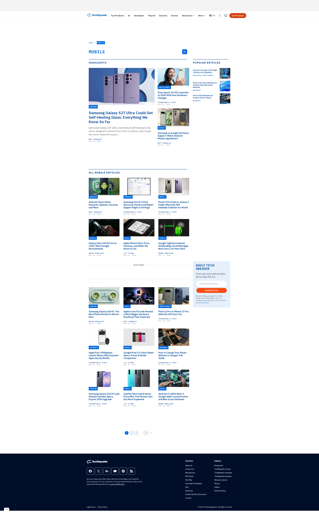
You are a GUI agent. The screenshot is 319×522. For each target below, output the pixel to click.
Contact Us (189, 469)
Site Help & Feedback (193, 483)
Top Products (117, 15)
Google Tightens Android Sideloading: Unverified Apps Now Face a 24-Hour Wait (173, 246)
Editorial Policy (220, 491)
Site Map (188, 480)
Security (163, 15)
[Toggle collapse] (6, 509)
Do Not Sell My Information (195, 494)
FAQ (186, 487)
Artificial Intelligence (203, 75)
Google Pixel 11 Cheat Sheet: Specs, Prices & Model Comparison (138, 355)
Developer (139, 15)
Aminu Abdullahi (96, 253)
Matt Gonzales (95, 139)
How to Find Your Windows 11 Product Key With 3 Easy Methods (205, 85)
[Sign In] (219, 15)
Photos (217, 483)
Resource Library (220, 480)
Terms (223, 300)
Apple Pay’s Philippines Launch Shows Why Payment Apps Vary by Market (104, 355)
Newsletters (190, 473)
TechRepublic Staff (167, 102)
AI (129, 15)
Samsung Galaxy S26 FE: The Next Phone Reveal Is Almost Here (104, 314)
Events (174, 15)
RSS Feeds (189, 476)
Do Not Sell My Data (117, 484)
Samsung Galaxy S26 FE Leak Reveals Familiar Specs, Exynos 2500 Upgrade (104, 397)
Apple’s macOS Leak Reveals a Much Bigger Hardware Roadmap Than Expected (138, 314)
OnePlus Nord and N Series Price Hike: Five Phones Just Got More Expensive (138, 397)
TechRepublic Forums (222, 469)
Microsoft (197, 90)
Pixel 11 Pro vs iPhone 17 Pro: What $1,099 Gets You (173, 313)
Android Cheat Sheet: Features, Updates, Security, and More (103, 205)
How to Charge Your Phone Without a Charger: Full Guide (172, 355)
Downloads (218, 465)
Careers (188, 498)
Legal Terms (91, 507)
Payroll (151, 15)
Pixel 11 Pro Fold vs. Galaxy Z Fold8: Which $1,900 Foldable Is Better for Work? (173, 205)
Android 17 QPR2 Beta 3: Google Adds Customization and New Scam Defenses (173, 397)
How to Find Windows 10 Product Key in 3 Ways (203, 96)
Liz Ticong (128, 253)
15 (146, 433)
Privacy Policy (204, 303)
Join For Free (211, 290)
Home (91, 43)
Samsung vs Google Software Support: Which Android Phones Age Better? (173, 136)
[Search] (225, 15)
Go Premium (238, 15)
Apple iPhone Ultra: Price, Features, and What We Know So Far (136, 246)
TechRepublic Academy (223, 473)
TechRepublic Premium (223, 476)
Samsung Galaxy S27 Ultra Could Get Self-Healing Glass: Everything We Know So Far (121, 117)
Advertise (189, 491)
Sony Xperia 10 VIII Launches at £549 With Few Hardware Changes (173, 95)
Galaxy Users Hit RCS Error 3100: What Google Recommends (103, 246)
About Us (188, 465)
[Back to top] (314, 514)
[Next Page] (151, 433)
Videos (217, 487)
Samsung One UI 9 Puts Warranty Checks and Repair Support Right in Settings (138, 205)
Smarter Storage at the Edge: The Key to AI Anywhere (205, 71)
